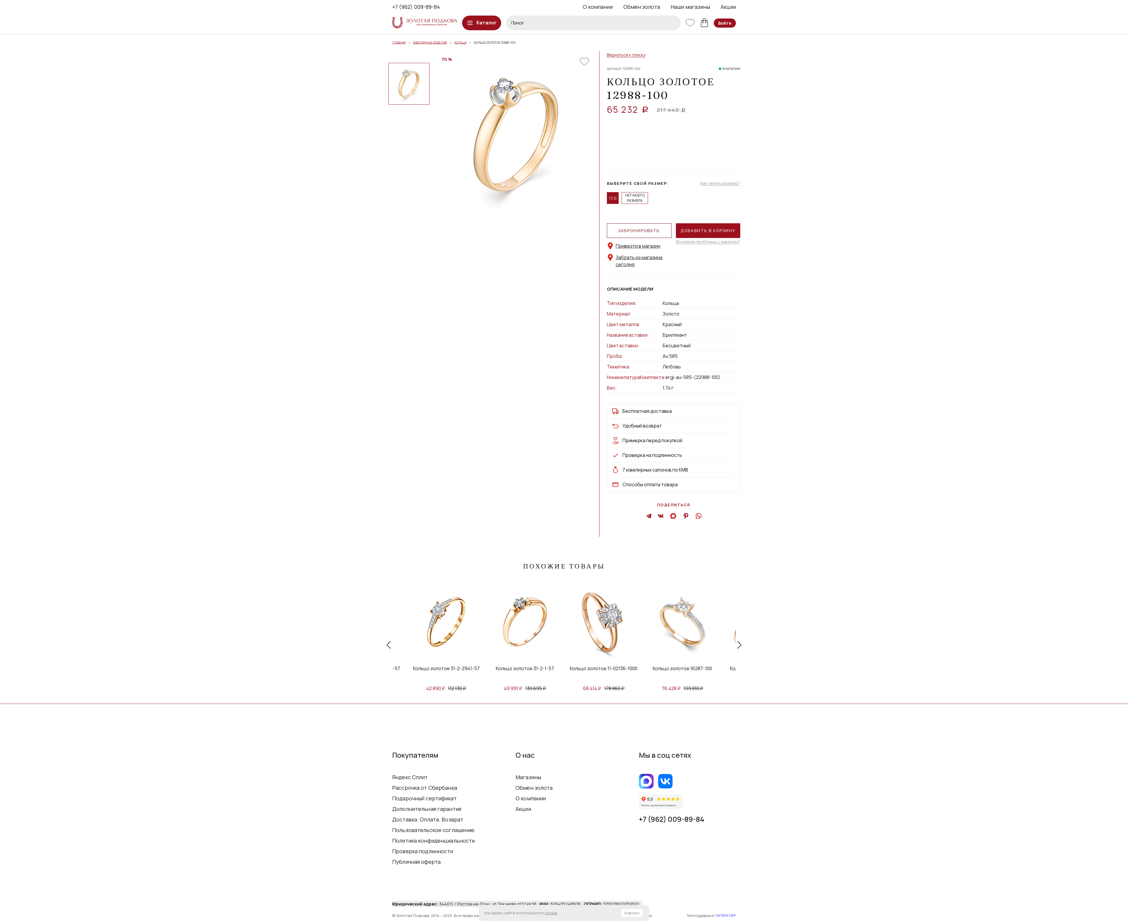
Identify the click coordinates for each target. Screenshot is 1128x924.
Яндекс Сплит (410, 777)
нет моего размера (634, 198)
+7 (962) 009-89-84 (416, 6)
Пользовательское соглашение (433, 830)
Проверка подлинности (422, 851)
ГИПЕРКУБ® (725, 915)
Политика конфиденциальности (433, 840)
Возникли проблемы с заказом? (708, 242)
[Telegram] (649, 515)
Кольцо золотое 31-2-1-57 (525, 668)
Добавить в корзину (708, 230)
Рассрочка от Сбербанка (424, 787)
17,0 (613, 198)
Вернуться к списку (626, 55)
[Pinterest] (686, 515)
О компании (598, 6)
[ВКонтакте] (661, 515)
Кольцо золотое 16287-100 (682, 668)
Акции (728, 6)
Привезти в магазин (638, 246)
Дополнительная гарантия (426, 808)
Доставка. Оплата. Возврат (427, 819)
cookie (551, 912)
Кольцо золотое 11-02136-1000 (603, 668)
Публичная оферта (416, 861)
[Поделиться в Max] (673, 515)
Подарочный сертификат (424, 798)
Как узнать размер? (720, 183)
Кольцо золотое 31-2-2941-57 (446, 668)
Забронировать (639, 230)
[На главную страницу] (424, 23)
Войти (724, 23)
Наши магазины (690, 6)
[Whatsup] (698, 515)
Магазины (528, 777)
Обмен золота (641, 6)
